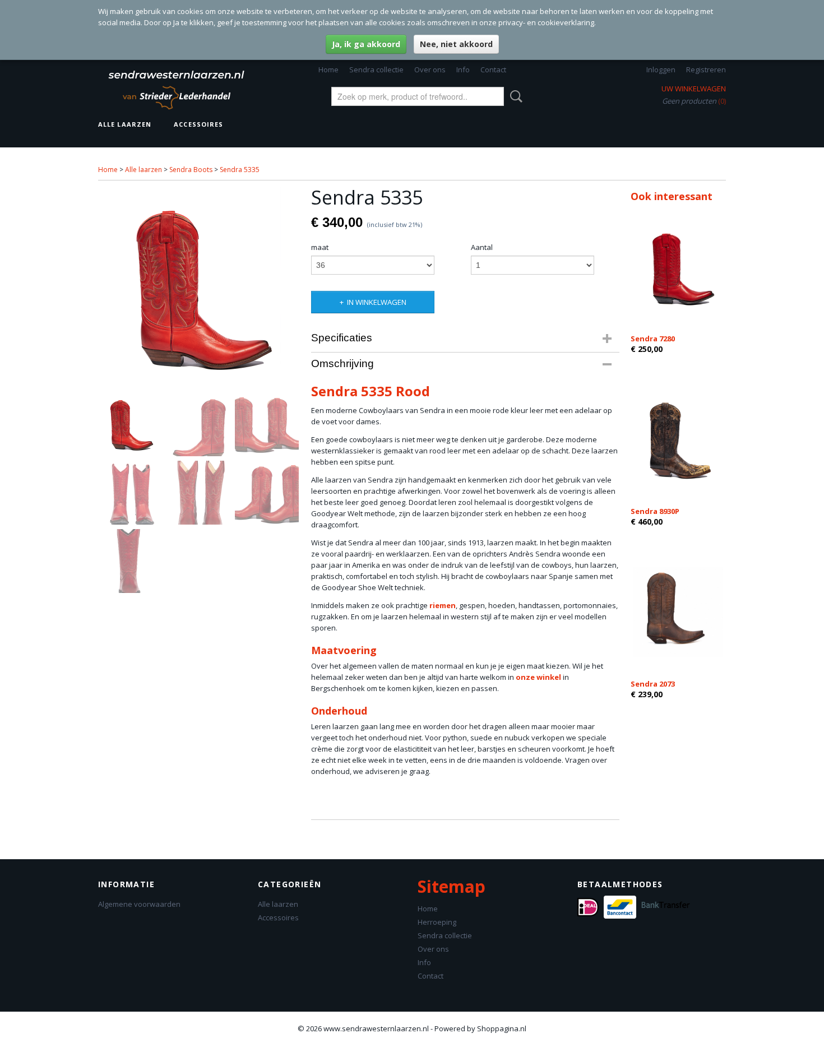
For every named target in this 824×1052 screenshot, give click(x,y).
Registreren (706, 69)
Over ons (430, 69)
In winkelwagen (376, 302)
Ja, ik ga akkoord (366, 44)
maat (319, 247)
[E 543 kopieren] (199, 287)
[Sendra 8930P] (678, 439)
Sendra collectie (376, 69)
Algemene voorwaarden (139, 904)
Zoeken (514, 96)
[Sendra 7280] (678, 266)
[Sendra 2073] (678, 611)
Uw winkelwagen (693, 89)
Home (328, 69)
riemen (442, 605)
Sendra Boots (190, 169)
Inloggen (660, 69)
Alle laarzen (124, 124)
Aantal (482, 247)
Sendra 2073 (653, 684)
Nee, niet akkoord (456, 44)
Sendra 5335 (240, 169)
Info (463, 69)
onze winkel (538, 677)
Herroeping (437, 922)
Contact (493, 69)
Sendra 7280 (653, 338)
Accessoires (198, 124)
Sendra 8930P (655, 511)
